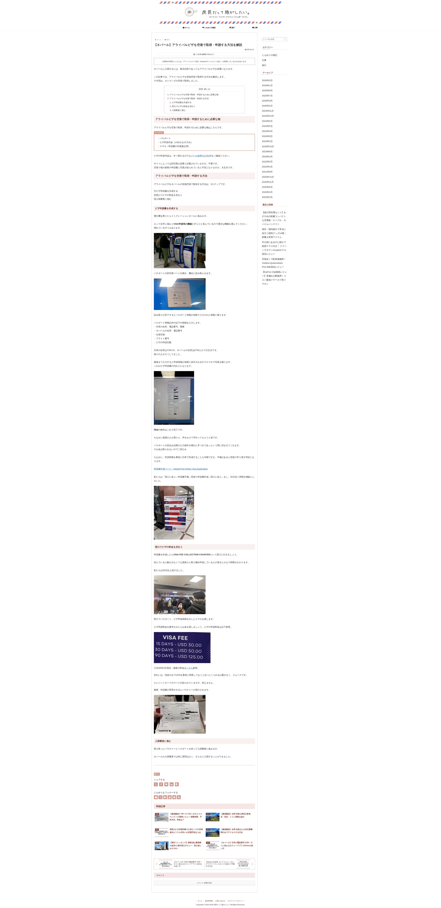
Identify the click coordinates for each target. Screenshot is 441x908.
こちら (189, 668)
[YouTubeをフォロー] (170, 797)
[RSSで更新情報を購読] (179, 797)
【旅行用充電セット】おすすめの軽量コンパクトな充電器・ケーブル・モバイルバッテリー (274, 218)
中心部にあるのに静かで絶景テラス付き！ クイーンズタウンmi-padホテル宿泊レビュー (274, 248)
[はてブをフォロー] (165, 797)
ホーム (200, 901)
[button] (177, 784)
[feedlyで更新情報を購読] (174, 797)
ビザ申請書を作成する (181, 102)
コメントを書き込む (204, 883)
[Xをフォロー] (160, 797)
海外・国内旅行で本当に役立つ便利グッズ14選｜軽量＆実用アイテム (274, 233)
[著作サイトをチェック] (156, 797)
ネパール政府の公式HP (200, 156)
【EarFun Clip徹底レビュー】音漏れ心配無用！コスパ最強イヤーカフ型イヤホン (274, 278)
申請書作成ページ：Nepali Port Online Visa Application (181, 469)
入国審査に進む (179, 110)
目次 (201, 89)
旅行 (157, 774)
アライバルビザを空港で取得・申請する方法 (189, 98)
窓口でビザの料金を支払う (183, 106)
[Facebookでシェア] (161, 784)
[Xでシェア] (156, 784)
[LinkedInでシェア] (172, 784)
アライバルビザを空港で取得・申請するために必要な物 (194, 95)
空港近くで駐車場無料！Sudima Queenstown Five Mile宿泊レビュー (274, 263)
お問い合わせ (220, 901)
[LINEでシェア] (166, 784)
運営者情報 (209, 901)
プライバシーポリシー (235, 901)
